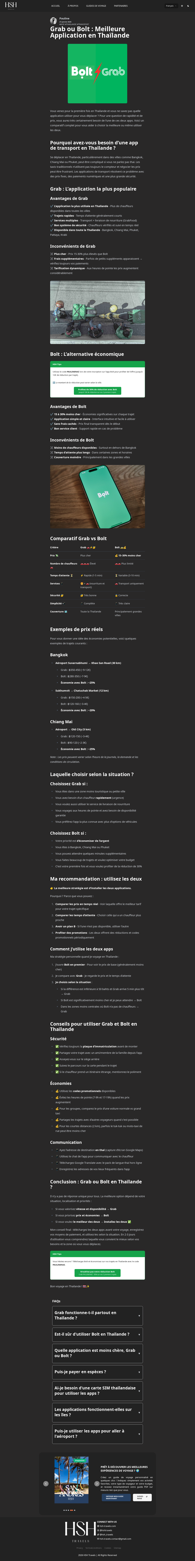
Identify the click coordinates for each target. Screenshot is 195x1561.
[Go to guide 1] (64, 1510)
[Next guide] (97, 1483)
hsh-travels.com (108, 1526)
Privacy (80, 1548)
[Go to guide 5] (73, 1510)
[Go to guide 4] (70, 1510)
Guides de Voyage (96, 5)
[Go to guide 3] (68, 1510)
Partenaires (121, 5)
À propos (73, 5)
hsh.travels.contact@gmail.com (115, 1538)
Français (170, 6)
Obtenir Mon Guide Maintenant (114, 1497)
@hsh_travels (106, 1534)
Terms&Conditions (93, 1548)
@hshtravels (106, 1530)
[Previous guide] (46, 1483)
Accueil (55, 5)
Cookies (107, 1548)
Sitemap (117, 1548)
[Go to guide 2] (66, 1510)
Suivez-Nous (140, 1497)
